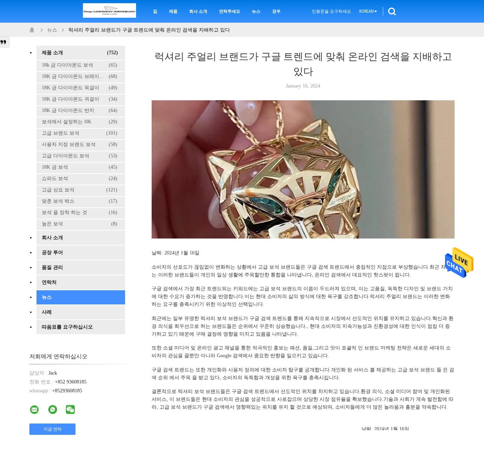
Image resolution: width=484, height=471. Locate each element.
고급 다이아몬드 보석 (79, 155)
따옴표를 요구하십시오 (67, 327)
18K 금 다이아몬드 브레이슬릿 (79, 76)
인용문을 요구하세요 (331, 11)
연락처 (49, 282)
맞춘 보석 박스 (79, 201)
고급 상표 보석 (79, 189)
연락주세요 (229, 11)
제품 (173, 11)
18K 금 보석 (79, 167)
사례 (47, 312)
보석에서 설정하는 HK (79, 121)
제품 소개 (80, 52)
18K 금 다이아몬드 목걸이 (79, 87)
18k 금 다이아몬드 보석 (79, 65)
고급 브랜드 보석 (79, 133)
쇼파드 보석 (79, 178)
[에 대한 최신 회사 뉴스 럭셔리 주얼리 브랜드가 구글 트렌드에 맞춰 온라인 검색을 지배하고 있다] (306, 237)
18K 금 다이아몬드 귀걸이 (79, 99)
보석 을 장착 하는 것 (79, 212)
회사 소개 (198, 11)
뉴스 (256, 11)
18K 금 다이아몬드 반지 (79, 110)
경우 (276, 11)
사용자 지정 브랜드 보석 (79, 144)
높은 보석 (79, 223)
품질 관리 (52, 267)
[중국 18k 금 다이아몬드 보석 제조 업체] (109, 11)
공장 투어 (52, 252)
